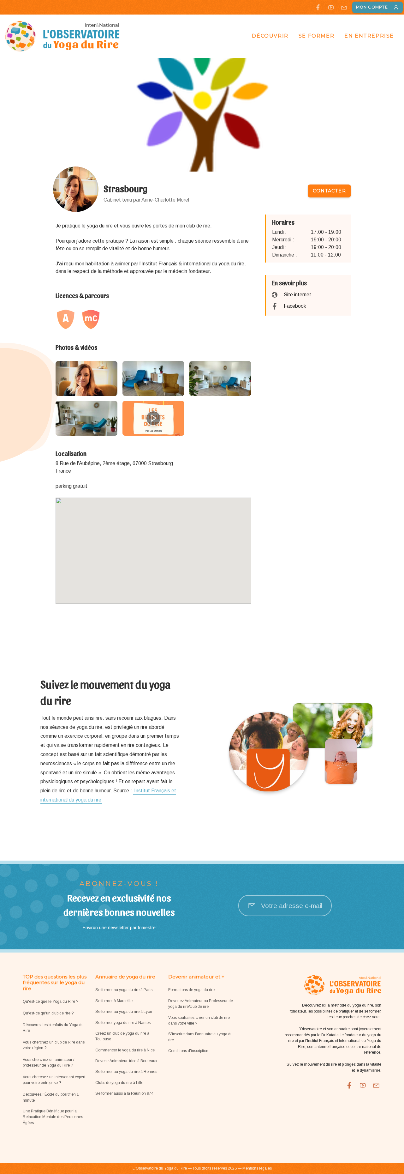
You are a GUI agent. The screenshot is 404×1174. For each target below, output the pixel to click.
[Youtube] (331, 7)
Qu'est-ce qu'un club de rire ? (48, 1013)
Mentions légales (257, 1168)
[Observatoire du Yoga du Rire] (62, 36)
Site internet (297, 294)
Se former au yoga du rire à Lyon (123, 1011)
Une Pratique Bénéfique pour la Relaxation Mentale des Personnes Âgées (53, 1117)
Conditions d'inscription (188, 1051)
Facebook (295, 306)
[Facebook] (318, 7)
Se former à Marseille (114, 1001)
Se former (316, 36)
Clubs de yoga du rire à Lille (119, 1082)
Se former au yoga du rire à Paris (123, 990)
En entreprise (369, 36)
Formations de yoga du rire (191, 990)
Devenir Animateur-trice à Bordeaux (126, 1061)
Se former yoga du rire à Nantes (123, 1022)
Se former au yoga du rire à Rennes (126, 1071)
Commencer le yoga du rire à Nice (125, 1050)
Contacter (329, 191)
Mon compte (372, 7)
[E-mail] (343, 7)
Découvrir (270, 36)
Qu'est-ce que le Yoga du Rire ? (50, 1001)
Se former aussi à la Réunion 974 (124, 1093)
